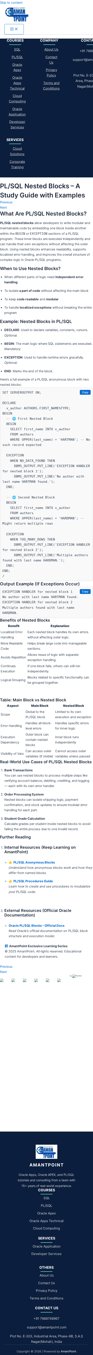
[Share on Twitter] (16, 984)
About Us (51, 49)
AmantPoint (68, 1351)
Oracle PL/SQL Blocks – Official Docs (36, 926)
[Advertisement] (46, 1039)
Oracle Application (47, 1246)
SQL (17, 49)
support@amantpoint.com (46, 1327)
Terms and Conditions (46, 1298)
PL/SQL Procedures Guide (33, 881)
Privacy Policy (46, 1291)
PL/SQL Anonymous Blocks (34, 862)
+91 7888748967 (46, 1318)
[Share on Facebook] (5, 984)
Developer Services (46, 1254)
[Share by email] (62, 984)
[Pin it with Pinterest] (39, 984)
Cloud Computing (46, 1228)
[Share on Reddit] (28, 984)
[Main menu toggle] (14, 29)
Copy (85, 392)
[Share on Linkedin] (51, 984)
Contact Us (46, 1283)
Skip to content (11, 3)
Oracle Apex (46, 1213)
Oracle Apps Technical (17, 82)
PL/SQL (17, 57)
